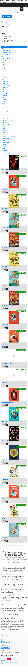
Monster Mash (6, 440)
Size (3, 56)
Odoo (9, 659)
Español (7, 635)
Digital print (6, 83)
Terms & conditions (6, 662)
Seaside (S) (5, 286)
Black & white (6, 138)
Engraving (5, 91)
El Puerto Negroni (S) (7, 305)
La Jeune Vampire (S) (7, 402)
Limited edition (7, 52)
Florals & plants (7, 113)
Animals (5, 115)
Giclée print (6, 81)
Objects (5, 117)
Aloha (3, 518)
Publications (6, 142)
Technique (4, 79)
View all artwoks (6, 46)
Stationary (5, 148)
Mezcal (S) (4, 266)
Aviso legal (15, 662)
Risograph (5, 89)
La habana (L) (5, 382)
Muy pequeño (6, 58)
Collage (5, 99)
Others (4, 140)
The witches (5, 344)
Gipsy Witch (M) (6, 189)
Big (4, 64)
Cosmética (5, 154)
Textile (5, 146)
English (3, 635)
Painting (5, 95)
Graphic (5, 134)
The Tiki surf (5, 479)
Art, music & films (7, 126)
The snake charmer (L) (8, 363)
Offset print (6, 85)
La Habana (4, 498)
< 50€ (4, 70)
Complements (6, 152)
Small (4, 60)
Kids (4, 128)
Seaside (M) (5, 227)
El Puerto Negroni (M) (8, 247)
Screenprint (6, 87)
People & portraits (8, 119)
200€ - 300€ (6, 76)
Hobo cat (4, 421)
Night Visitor (5, 460)
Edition (4, 48)
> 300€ (5, 78)
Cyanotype (6, 93)
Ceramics (5, 144)
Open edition (6, 54)
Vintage (5, 130)
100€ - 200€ (6, 74)
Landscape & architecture (9, 120)
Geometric (6, 109)
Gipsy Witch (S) (6, 324)
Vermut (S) (5, 169)
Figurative (5, 105)
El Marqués (6, 16)
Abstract (5, 107)
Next (22, 12)
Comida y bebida (7, 111)
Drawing (5, 97)
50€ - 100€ (6, 72)
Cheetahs (4, 537)
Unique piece (6, 50)
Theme (4, 103)
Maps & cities (6, 122)
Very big (5, 66)
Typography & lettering (9, 136)
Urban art (5, 132)
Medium (5, 62)
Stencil (4, 101)
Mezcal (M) (5, 208)
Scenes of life (6, 124)
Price (3, 68)
